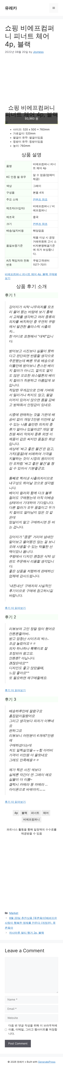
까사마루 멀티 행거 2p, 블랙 (26, 932)
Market (13, 913)
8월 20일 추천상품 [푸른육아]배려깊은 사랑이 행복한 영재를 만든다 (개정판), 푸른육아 (31, 922)
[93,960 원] (31, 122)
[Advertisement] (31, 81)
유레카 (11, 8)
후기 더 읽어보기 (15, 608)
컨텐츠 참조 (40, 199)
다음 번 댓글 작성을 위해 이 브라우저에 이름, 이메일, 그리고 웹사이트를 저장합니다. (32, 1029)
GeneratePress (46, 1061)
